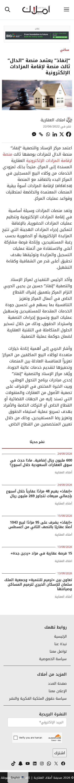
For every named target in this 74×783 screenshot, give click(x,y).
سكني (64, 49)
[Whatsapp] (47, 134)
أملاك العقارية (63, 472)
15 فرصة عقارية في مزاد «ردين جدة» (41, 553)
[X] (61, 134)
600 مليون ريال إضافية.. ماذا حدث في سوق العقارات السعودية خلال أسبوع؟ (41, 462)
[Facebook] (68, 134)
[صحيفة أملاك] (36, 10)
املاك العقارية (53, 120)
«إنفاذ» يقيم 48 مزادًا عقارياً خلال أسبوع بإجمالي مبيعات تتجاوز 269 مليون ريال (39, 493)
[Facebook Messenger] (34, 134)
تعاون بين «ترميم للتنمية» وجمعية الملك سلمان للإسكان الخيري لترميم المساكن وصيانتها (38, 585)
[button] (7, 10)
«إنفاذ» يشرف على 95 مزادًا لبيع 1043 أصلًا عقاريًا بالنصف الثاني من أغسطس (40, 524)
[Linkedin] (54, 134)
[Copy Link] (40, 134)
